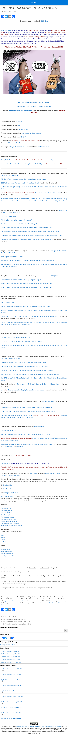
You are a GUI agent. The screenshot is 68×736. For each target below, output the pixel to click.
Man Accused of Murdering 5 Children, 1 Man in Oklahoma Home (38, 384)
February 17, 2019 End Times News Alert (11, 707)
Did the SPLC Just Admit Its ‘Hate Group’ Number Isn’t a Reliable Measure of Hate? (27, 370)
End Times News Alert (9, 617)
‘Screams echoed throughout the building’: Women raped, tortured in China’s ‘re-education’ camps (31, 235)
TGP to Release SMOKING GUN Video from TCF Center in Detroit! (22, 341)
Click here (19, 121)
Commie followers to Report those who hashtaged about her (47, 201)
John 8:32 (20, 446)
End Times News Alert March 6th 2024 (11, 674)
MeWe (3, 539)
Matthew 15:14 (39, 426)
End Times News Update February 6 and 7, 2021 (17, 624)
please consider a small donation (14, 601)
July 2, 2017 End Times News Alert (10, 691)
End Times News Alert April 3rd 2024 (10, 659)
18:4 (13, 253)
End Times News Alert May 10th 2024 (10, 651)
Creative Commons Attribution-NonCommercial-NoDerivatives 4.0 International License (38, 726)
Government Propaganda (9, 521)
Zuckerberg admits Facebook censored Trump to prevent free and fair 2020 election (27, 407)
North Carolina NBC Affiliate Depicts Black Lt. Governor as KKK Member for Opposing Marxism (30, 374)
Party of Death (33, 473)
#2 (22, 129)
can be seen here (43, 147)
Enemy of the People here (9, 175)
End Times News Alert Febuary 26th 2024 (11, 669)
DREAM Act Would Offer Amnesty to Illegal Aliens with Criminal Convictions (24, 366)
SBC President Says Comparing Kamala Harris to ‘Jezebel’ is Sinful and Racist (26, 444)
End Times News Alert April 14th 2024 (10, 656)
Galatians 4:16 (9, 446)
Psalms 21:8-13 (6, 30)
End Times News (8, 619)
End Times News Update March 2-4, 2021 (11, 685)
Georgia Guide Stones (58, 251)
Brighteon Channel (7, 554)
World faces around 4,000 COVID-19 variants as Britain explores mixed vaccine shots (27, 260)
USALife (3, 542)
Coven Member (17, 201)
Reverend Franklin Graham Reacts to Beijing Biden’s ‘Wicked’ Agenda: (33, 164)
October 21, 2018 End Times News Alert (11, 718)
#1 (19, 125)
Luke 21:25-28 (6, 212)
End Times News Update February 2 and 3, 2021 (17, 621)
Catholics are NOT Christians (10, 523)
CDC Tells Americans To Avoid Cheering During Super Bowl (20, 183)
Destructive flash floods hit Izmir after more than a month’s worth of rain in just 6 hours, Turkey (30, 231)
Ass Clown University (7, 517)
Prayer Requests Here (17, 147)
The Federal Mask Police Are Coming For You (15, 337)
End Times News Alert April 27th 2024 (10, 654)
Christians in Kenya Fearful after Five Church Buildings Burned (20, 224)
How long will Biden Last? (9, 430)
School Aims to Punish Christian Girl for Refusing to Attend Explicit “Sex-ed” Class (26, 228)
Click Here (44, 21)
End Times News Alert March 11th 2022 (11, 713)
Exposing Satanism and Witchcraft (11, 525)
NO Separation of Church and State (20, 110)
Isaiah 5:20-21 (17, 212)
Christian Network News (8, 519)
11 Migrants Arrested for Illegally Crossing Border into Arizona (22, 390)
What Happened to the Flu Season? (12, 257)
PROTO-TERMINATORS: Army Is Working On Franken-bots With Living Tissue (25, 306)
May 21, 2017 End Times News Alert (10, 680)
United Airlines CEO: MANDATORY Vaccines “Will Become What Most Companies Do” (29, 316)
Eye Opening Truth (7, 515)
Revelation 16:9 (6, 253)
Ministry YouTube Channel (9, 556)
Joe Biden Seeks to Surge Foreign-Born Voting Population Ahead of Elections (25, 434)
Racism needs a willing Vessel (10, 359)
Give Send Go (7, 485)
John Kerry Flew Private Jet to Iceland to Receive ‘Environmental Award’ (23, 179)
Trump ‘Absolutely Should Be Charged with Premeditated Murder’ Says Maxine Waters (28, 411)
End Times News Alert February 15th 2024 (11, 696)
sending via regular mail (10, 493)
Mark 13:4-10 (63, 210)
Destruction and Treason (53, 473)
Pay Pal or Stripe (8, 489)
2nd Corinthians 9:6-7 (8, 496)
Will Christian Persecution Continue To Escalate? (16, 220)
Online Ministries (6, 508)
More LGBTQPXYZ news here (56, 276)
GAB (2, 535)
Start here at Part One (15, 143)
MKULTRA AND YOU (7, 302)
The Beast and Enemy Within (10, 475)
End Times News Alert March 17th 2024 (11, 662)
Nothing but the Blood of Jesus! (31, 133)
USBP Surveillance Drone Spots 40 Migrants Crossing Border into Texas (23, 362)
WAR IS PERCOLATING (8, 216)
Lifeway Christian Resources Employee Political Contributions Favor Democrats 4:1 (27, 239)
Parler (3, 537)
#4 (27, 129)
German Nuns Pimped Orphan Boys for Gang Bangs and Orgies (21, 280)
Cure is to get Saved (47, 401)
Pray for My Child (6, 510)
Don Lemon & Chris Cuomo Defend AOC (31, 193)
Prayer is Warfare (6, 513)
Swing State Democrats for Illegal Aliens (30, 160)
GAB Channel (5, 549)
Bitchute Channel (6, 551)
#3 (24, 129)
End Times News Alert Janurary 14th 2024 (11, 702)
